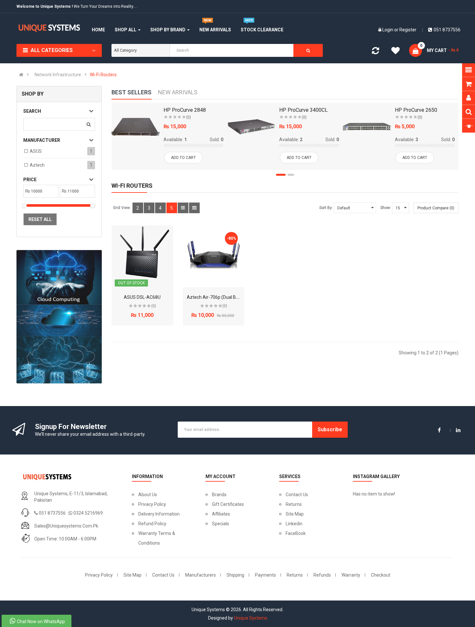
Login (388, 29)
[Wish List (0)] (395, 52)
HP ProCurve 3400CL (303, 110)
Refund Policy (152, 523)
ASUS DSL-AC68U (142, 297)
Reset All (40, 219)
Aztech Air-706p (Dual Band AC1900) (225, 297)
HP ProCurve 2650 (416, 110)
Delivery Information (159, 514)
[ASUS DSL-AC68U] (142, 256)
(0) (188, 117)
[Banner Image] (58, 316)
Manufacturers (200, 575)
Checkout (380, 575)
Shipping (235, 575)
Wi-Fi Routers (103, 74)
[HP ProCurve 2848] (135, 127)
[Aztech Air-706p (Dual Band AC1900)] (214, 256)
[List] (183, 208)
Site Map (295, 514)
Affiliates (221, 514)
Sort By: (326, 207)
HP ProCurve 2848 (185, 110)
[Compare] (375, 52)
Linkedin (294, 523)
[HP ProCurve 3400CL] (251, 127)
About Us (147, 494)
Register (408, 29)
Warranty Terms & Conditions (156, 538)
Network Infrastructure (58, 74)
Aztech (37, 165)
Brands (219, 494)
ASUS (36, 151)
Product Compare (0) (435, 208)
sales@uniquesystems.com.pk (66, 525)
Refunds (322, 575)
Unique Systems (250, 618)
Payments (265, 575)
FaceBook (296, 533)
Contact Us (297, 494)
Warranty (351, 575)
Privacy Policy (152, 504)
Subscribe (330, 429)
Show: (385, 207)
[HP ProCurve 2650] (367, 127)
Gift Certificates (228, 504)
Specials (220, 523)
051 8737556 (447, 29)
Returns (294, 504)
